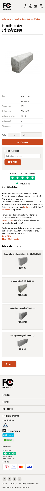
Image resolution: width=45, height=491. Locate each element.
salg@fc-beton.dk (11, 239)
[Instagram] (20, 479)
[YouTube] (14, 479)
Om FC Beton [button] (8, 409)
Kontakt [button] (6, 395)
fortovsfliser (7, 210)
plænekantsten (8, 220)
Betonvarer (7, 19)
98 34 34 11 (9, 236)
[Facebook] (4, 479)
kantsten (26, 207)
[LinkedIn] (10, 479)
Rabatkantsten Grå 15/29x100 (27, 19)
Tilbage (9, 364)
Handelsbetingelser (22, 487)
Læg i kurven (22, 142)
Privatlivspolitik (7, 487)
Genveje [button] (5, 402)
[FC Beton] (7, 6)
